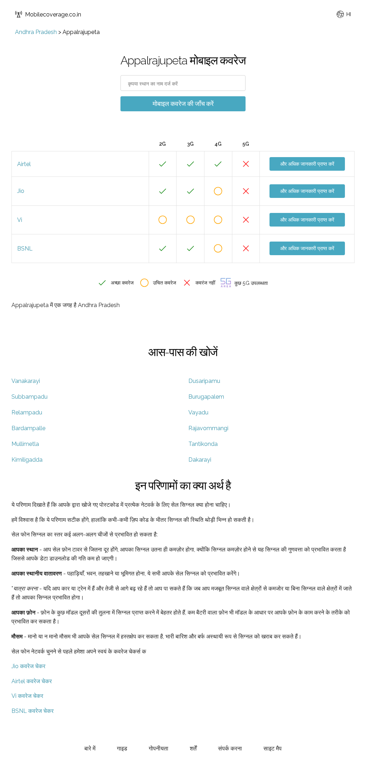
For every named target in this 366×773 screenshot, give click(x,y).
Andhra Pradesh (36, 32)
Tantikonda (203, 444)
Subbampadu (29, 396)
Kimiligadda (27, 459)
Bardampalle (28, 428)
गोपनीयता (158, 748)
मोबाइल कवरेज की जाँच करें (183, 103)
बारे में (89, 748)
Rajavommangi (208, 428)
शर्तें (193, 748)
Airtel (24, 164)
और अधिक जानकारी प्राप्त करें (307, 164)
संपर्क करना (230, 748)
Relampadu (26, 412)
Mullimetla (25, 444)
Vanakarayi (25, 381)
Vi (19, 220)
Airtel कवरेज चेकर (31, 681)
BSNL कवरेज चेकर (32, 711)
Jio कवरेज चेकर (28, 666)
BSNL (25, 248)
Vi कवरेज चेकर (27, 695)
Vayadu (198, 412)
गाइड (122, 748)
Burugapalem (206, 396)
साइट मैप (272, 748)
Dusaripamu (204, 381)
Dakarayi (199, 459)
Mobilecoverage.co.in (53, 14)
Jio (20, 191)
